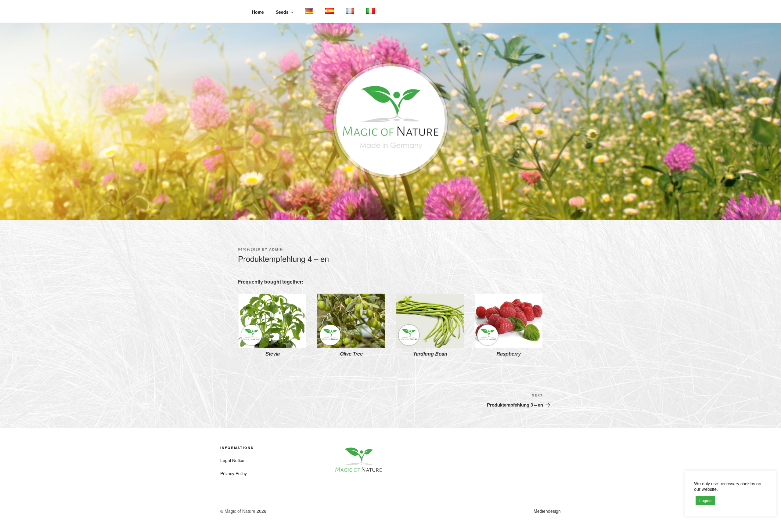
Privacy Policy (233, 473)
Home (258, 12)
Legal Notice (232, 460)
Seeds (282, 12)
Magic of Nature (240, 511)
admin (276, 249)
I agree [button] (705, 500)
